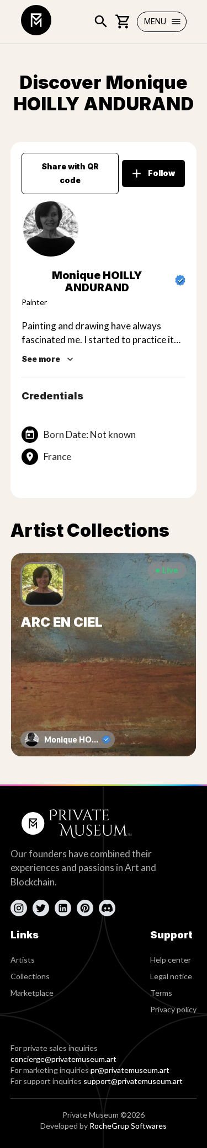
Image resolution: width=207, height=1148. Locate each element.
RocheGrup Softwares (128, 1125)
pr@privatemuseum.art (130, 1070)
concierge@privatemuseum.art (63, 1059)
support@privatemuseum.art (133, 1081)
